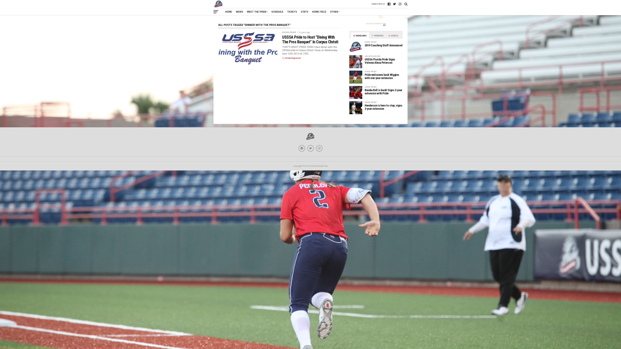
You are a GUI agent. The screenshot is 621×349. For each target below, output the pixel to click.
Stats (304, 12)
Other (334, 12)
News (239, 12)
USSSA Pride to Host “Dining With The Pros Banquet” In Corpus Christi (310, 39)
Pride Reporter (293, 58)
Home (228, 12)
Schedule (277, 12)
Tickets (292, 12)
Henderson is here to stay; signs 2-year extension (383, 107)
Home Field (319, 12)
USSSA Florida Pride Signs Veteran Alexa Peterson (380, 61)
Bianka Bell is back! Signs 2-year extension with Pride (383, 91)
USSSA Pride (289, 32)
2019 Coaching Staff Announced (383, 45)
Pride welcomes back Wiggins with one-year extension (382, 76)
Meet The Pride (257, 12)
